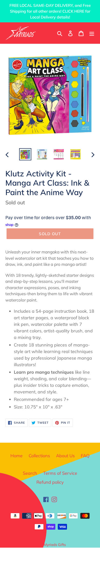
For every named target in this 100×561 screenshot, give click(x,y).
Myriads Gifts (55, 544)
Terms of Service (60, 473)
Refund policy (50, 482)
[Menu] (91, 33)
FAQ (85, 455)
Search (30, 473)
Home (16, 455)
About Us (65, 455)
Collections (39, 455)
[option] (25, 154)
